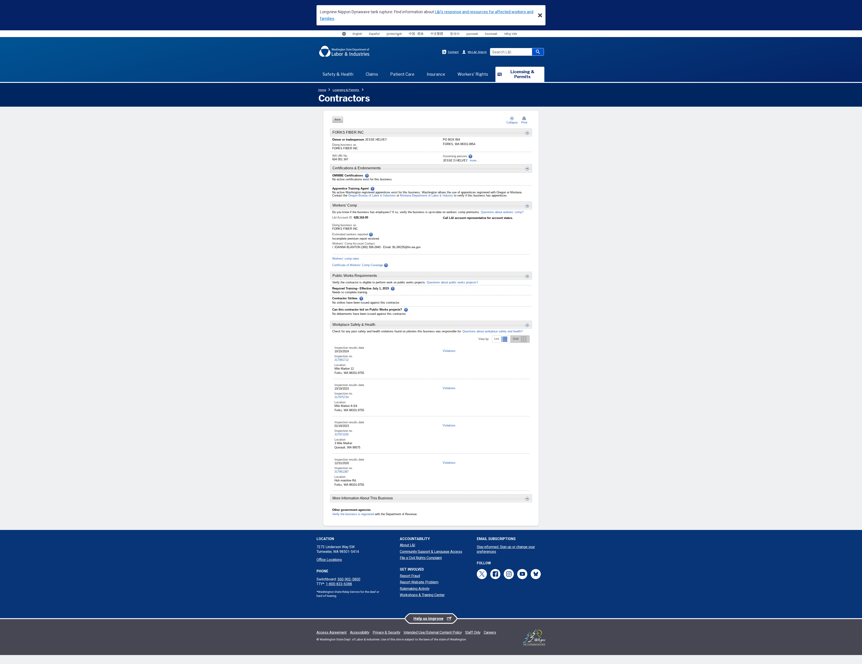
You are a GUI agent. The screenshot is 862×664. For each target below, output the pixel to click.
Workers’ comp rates (345, 258)
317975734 (341, 397)
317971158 (341, 434)
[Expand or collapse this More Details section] (526, 498)
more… (474, 160)
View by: (484, 339)
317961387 (341, 471)
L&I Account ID (342, 217)
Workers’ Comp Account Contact (353, 243)
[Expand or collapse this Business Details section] (526, 132)
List (497, 338)
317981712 (341, 360)
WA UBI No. (340, 155)
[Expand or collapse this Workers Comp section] (526, 205)
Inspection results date (349, 347)
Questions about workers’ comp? (502, 212)
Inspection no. (343, 356)
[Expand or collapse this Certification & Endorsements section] (526, 168)
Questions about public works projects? (452, 282)
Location (339, 365)
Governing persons (455, 156)
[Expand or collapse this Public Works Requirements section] (526, 276)
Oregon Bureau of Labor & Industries (372, 195)
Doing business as (344, 144)
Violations (449, 351)
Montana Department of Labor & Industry (427, 195)
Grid (516, 338)
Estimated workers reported (350, 234)
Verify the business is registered (353, 514)
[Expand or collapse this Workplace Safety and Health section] (526, 325)
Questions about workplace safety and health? (492, 331)
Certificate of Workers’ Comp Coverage (357, 265)
